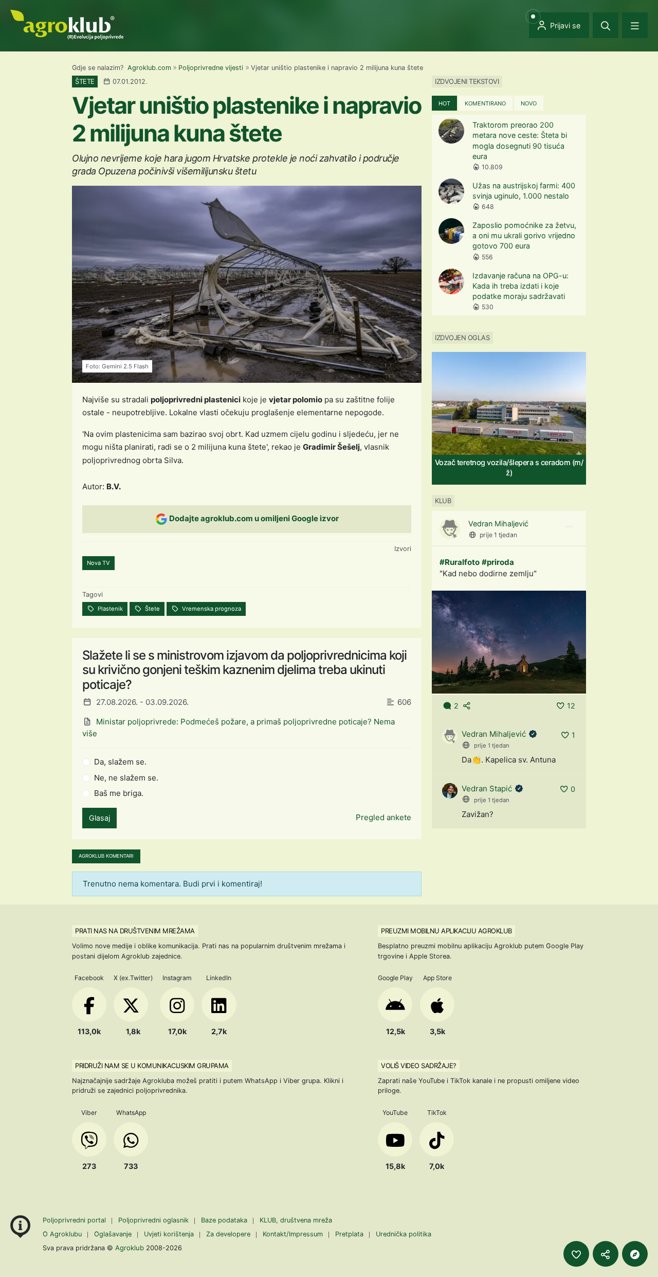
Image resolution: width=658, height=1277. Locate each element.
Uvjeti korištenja (169, 1234)
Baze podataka (225, 1220)
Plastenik (109, 608)
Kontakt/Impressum (293, 1234)
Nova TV (98, 562)
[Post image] (509, 641)
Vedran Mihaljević (498, 523)
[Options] (569, 527)
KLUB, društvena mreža (296, 1220)
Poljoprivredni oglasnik (154, 1220)
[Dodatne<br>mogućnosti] (635, 1254)
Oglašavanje (113, 1234)
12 (571, 705)
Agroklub (129, 1248)
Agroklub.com (149, 68)
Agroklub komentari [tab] (106, 856)
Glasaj (99, 817)
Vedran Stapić (487, 788)
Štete (151, 608)
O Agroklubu (62, 1234)
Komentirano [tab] (485, 103)
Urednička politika (403, 1234)
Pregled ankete (383, 817)
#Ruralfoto (460, 562)
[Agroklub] (66, 24)
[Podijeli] (605, 1254)
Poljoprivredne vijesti (210, 68)
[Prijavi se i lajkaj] (576, 1254)
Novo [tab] (529, 103)
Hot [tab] (444, 103)
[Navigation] (635, 25)
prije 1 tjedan (498, 535)
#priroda (498, 562)
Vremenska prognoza (210, 608)
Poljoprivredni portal (75, 1220)
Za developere (228, 1234)
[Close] (605, 25)
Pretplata (349, 1234)
